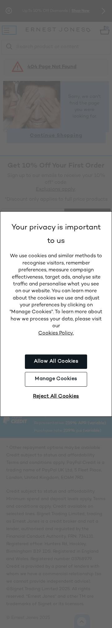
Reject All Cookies (56, 396)
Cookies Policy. (56, 333)
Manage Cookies (56, 379)
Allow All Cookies (56, 361)
